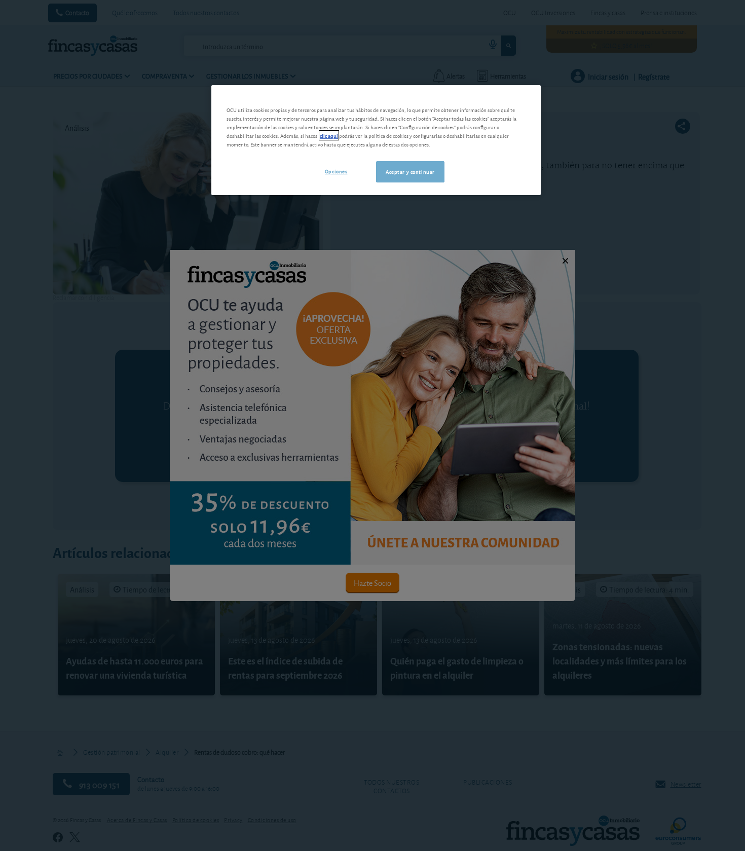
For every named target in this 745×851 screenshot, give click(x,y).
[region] (376, 140)
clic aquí (329, 135)
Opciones (336, 171)
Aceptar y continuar (410, 171)
